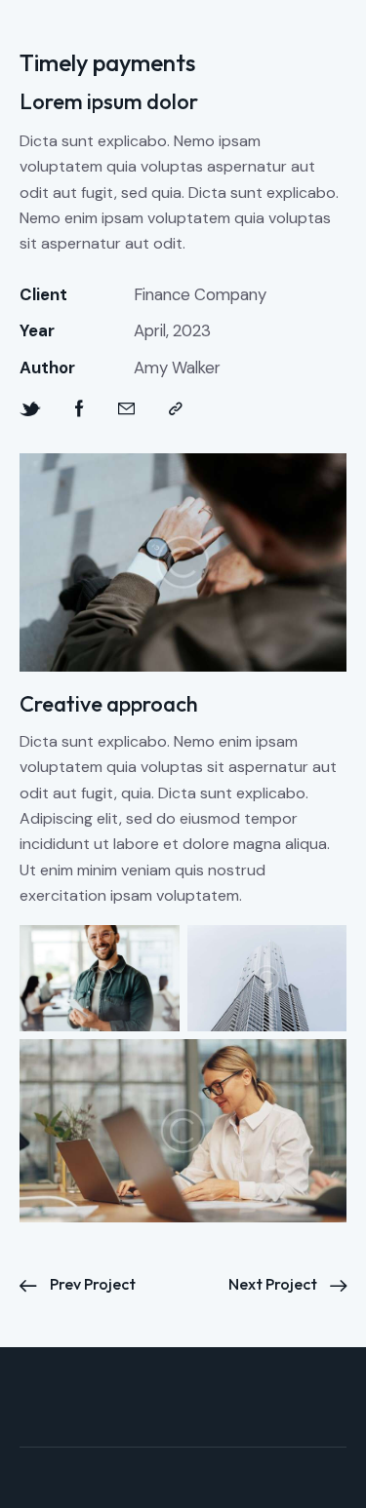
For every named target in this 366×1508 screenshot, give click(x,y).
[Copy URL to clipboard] (176, 409)
